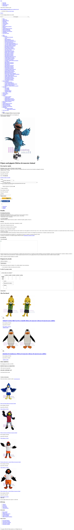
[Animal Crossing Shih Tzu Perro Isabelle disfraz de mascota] (19, 316)
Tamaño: (2, 181)
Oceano (4, 25)
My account (5, 506)
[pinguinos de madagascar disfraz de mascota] (19, 349)
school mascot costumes (7, 522)
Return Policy (5, 512)
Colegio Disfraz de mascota (7, 28)
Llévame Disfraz (5, 23)
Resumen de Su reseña (7, 283)
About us (4, 504)
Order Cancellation (6, 515)
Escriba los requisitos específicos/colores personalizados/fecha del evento (12, 183)
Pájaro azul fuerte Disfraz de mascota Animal (8, 403)
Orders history (5, 507)
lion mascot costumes (6, 524)
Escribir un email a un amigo (5, 177)
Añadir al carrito (5, 327)
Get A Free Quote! (10, 11)
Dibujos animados (6, 20)
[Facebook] (0, 527)
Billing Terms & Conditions (7, 516)
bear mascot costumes (6, 523)
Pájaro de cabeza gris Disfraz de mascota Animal (8, 432)
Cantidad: (2, 193)
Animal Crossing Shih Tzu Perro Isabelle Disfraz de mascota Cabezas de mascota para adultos (29, 320)
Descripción (5, 206)
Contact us (4, 505)
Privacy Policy (5, 511)
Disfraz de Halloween (6, 29)
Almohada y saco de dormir (7, 31)
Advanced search (6, 508)
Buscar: (1, 16)
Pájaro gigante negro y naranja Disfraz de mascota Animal (10, 491)
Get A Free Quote (6, 110)
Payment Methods (6, 514)
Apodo (4, 281)
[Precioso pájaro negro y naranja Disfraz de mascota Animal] (8, 460)
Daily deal (4, 3)
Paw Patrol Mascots (6, 520)
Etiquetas (4, 207)
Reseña (4, 285)
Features (5, 32)
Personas (4, 27)
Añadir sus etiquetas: (4, 261)
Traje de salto (5, 22)
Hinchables (4, 21)
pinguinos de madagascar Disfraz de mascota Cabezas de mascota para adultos (24, 353)
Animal (5, 19)
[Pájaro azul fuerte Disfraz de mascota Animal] (8, 401)
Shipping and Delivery (6, 513)
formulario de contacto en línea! (29, 235)
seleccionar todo (17, 378)
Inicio (4, 112)
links (1, 0)
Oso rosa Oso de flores (6, 30)
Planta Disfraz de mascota (7, 26)
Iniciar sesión (5, 5)
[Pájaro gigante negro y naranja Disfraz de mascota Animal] (8, 489)
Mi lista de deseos (6, 4)
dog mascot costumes (6, 521)
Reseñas (4, 208)
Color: (1, 179)
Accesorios (4, 24)
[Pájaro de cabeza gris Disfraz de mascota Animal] (8, 430)
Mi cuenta (4, 2)
